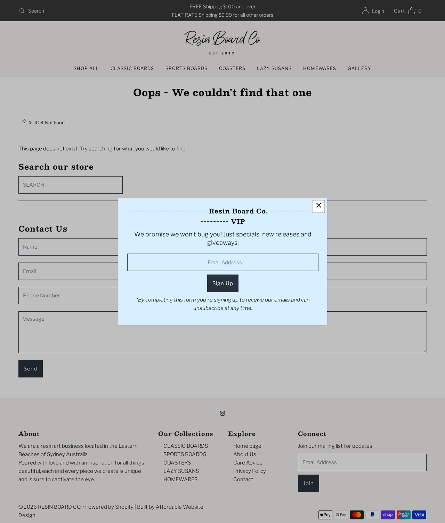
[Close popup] (319, 207)
